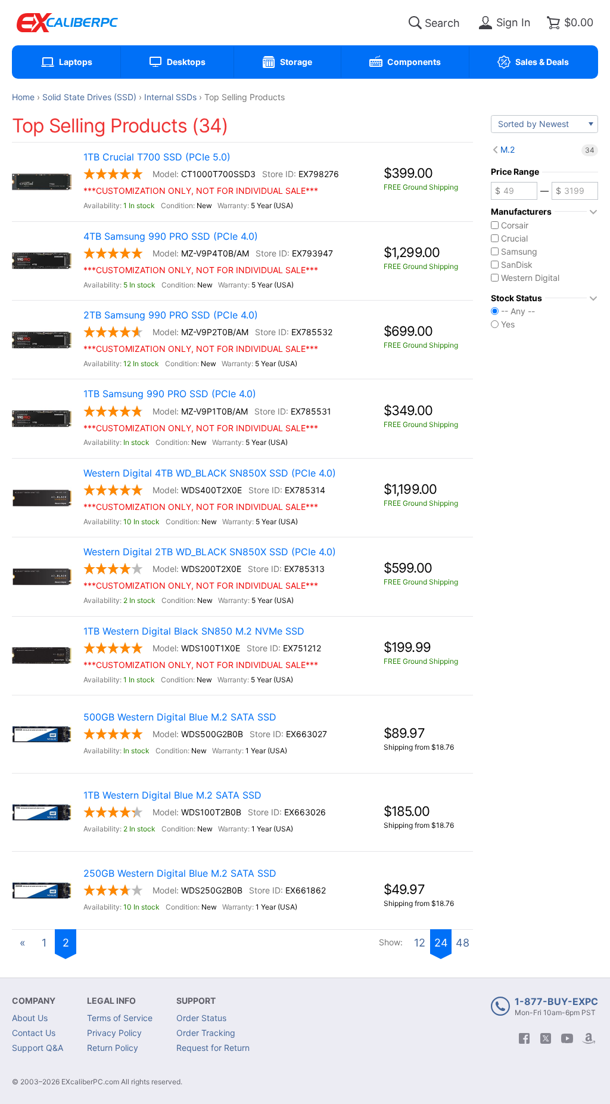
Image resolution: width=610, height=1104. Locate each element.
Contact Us (33, 1033)
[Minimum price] (514, 191)
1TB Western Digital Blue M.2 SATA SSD (172, 795)
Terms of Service (119, 1018)
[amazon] (588, 1038)
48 (462, 942)
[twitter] (545, 1038)
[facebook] (524, 1038)
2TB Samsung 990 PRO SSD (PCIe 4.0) (170, 315)
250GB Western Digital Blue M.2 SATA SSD (179, 873)
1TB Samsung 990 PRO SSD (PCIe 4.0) (169, 394)
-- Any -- (518, 311)
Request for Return (213, 1048)
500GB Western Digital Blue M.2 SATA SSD (179, 717)
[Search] (415, 22)
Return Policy (112, 1048)
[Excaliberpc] (67, 22)
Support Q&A (37, 1048)
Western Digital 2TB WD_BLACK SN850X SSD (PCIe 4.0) (209, 552)
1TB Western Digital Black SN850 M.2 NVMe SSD (193, 631)
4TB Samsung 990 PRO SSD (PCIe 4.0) (170, 236)
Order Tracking (205, 1033)
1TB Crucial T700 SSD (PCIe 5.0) (157, 157)
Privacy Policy (114, 1033)
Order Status (201, 1018)
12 (419, 942)
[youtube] (567, 1038)
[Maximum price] (575, 191)
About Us (30, 1018)
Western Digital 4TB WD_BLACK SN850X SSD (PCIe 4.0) (209, 473)
